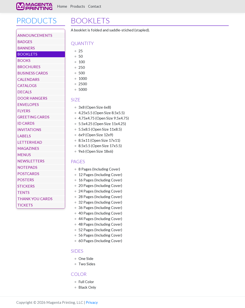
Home (62, 6)
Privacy (92, 302)
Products (77, 6)
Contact (94, 6)
